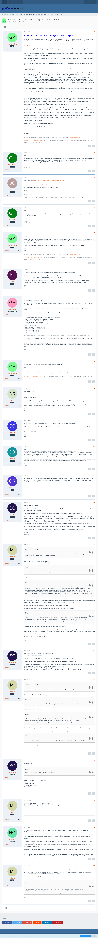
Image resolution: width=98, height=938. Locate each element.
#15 (94, 650)
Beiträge (6, 49)
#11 (94, 446)
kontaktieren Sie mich (75, 137)
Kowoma (31, 746)
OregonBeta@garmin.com (46, 184)
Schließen (94, 936)
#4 (94, 207)
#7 (94, 297)
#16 (94, 679)
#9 (94, 388)
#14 (94, 544)
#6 (94, 269)
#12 (94, 475)
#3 (94, 177)
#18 (94, 800)
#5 (94, 233)
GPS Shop (26, 140)
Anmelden (88, 2)
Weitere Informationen (85, 936)
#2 (94, 152)
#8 (94, 361)
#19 (94, 827)
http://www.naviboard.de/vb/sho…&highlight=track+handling (49, 180)
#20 (94, 866)
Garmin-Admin (12, 21)
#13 (94, 502)
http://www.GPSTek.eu (36, 140)
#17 (94, 760)
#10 (94, 420)
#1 (94, 31)
